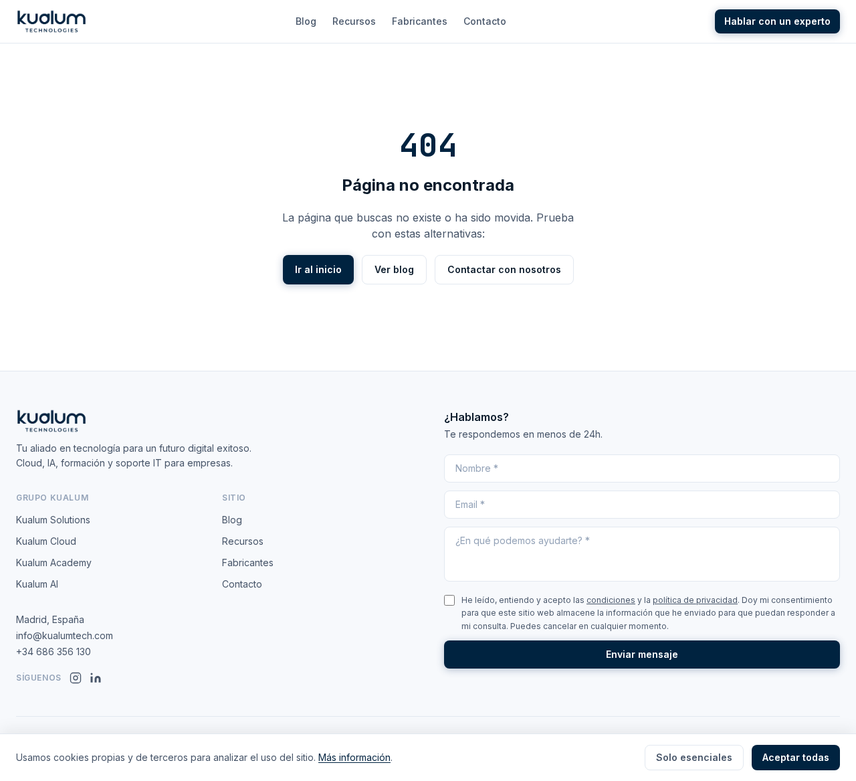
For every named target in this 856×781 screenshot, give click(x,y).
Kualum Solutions (53, 519)
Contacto (484, 21)
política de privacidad (695, 600)
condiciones (610, 600)
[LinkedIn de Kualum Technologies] (96, 678)
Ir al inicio (318, 269)
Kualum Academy (54, 562)
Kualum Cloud (46, 541)
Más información (354, 757)
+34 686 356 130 (53, 651)
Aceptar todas (795, 757)
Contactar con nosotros (504, 269)
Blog (306, 21)
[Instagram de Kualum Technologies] (76, 678)
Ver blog (394, 269)
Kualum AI (37, 584)
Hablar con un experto (777, 21)
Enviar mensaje (642, 654)
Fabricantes (419, 21)
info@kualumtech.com (64, 635)
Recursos (354, 21)
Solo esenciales (694, 757)
